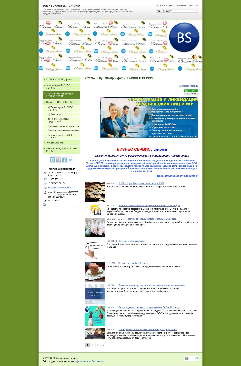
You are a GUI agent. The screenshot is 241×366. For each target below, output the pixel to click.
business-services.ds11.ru (59, 188)
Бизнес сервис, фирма (61, 5)
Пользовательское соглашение (63, 130)
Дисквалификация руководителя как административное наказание (152, 285)
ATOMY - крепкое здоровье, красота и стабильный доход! (147, 219)
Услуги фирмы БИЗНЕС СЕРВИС (58, 86)
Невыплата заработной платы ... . (135, 263)
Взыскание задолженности (132, 241)
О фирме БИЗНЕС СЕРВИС (60, 102)
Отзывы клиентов (54, 143)
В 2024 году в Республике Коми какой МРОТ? (141, 183)
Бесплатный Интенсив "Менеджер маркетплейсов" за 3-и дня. (149, 205)
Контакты (193, 5)
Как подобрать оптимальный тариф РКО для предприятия (148, 329)
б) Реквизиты (54, 114)
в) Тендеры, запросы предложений (58, 120)
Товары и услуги (164, 5)
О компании (180, 5)
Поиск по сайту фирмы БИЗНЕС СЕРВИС (62, 149)
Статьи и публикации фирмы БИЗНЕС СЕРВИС (60, 95)
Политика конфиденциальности (63, 126)
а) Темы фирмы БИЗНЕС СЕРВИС (60, 108)
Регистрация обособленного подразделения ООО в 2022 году (149, 307)
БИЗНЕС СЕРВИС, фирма (59, 79)
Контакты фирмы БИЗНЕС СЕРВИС (61, 136)
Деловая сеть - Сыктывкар (89, 361)
